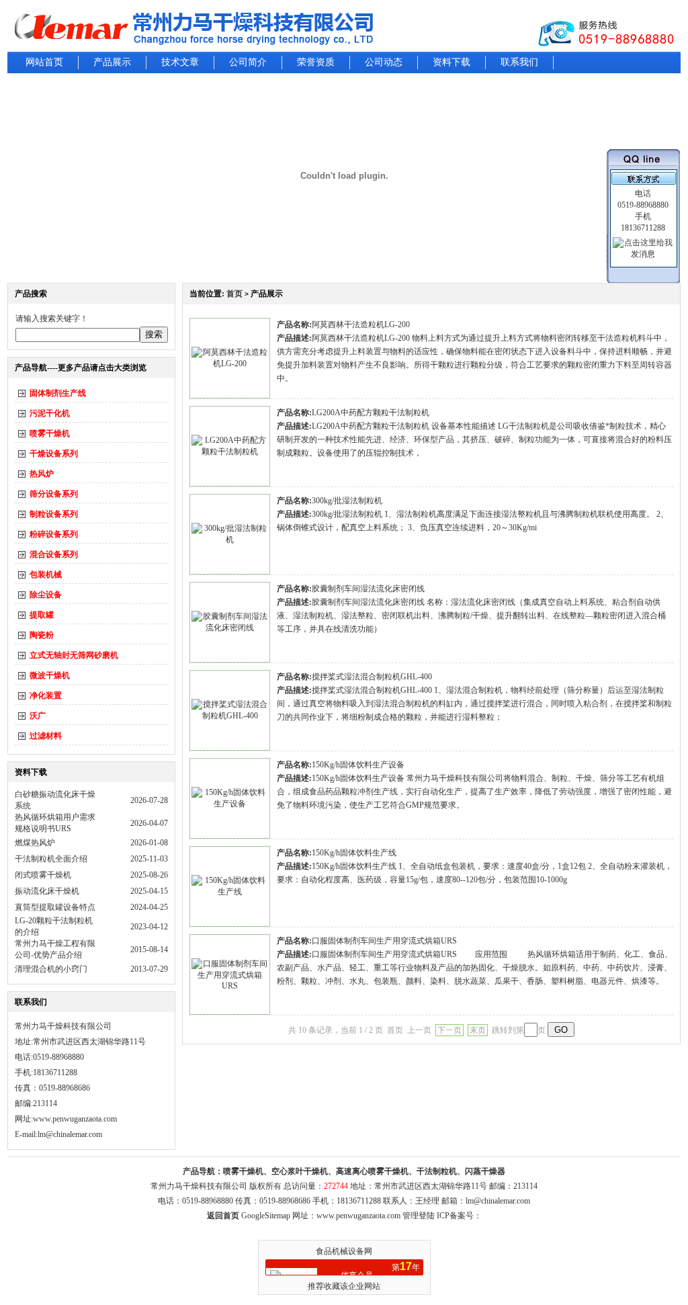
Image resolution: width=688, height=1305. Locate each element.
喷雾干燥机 (50, 433)
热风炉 (42, 473)
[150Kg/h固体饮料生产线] (229, 891)
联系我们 (519, 62)
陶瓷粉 (42, 635)
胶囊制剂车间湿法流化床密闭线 (368, 588)
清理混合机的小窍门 (51, 969)
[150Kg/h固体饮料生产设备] (229, 803)
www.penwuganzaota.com (75, 1119)
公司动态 (383, 62)
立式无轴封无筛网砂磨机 (74, 655)
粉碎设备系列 (54, 534)
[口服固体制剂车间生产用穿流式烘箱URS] (229, 986)
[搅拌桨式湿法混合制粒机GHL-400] (229, 715)
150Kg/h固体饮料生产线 (354, 852)
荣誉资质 (316, 62)
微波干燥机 (50, 675)
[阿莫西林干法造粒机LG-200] (229, 363)
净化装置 (46, 695)
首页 (234, 293)
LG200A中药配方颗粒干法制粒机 (370, 412)
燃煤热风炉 (35, 842)
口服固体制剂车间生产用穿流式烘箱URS (384, 940)
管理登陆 (418, 1215)
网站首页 (44, 62)
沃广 (38, 715)
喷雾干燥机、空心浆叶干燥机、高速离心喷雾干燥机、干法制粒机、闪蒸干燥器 (364, 1171)
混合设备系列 (54, 554)
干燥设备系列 (54, 453)
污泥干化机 (50, 413)
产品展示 (112, 62)
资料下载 (451, 62)
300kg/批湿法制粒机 (347, 500)
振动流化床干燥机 (47, 891)
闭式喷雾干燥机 (43, 875)
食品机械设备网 (344, 1251)
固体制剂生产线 (58, 393)
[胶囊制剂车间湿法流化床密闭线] (229, 627)
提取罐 (42, 615)
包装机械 (46, 574)
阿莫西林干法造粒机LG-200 (361, 324)
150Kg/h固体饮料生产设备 (358, 764)
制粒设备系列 (54, 514)
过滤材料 (46, 736)
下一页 (449, 1030)
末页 (478, 1030)
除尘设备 (46, 594)
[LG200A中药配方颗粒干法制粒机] (229, 451)
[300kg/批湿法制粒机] (229, 539)
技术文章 (180, 62)
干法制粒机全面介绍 (51, 859)
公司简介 (248, 62)
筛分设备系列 (54, 494)
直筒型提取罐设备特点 (55, 907)
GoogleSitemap (265, 1215)
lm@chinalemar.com (498, 1201)
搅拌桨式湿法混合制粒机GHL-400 (372, 676)
